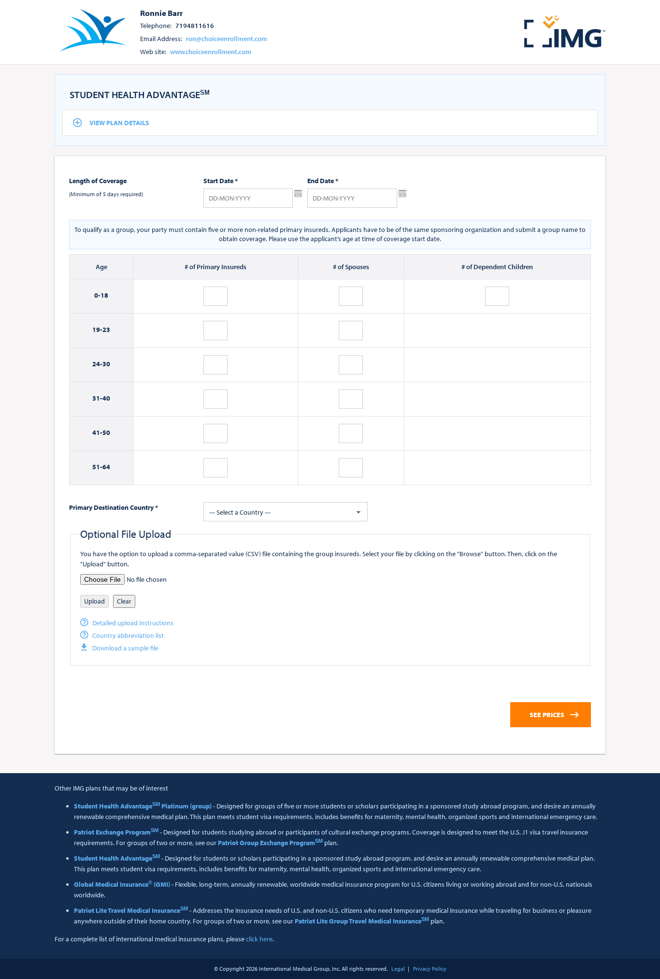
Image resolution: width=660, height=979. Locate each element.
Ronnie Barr (161, 12)
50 (106, 432)
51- (97, 466)
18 (104, 295)
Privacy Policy (429, 968)
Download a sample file (125, 648)
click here (259, 939)
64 (106, 466)
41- (97, 432)
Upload (94, 601)
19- (97, 329)
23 (106, 329)
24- (97, 364)
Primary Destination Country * (113, 507)
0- (97, 295)
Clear (124, 601)
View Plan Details (119, 122)
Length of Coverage (98, 180)
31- (97, 398)
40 (106, 398)
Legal (398, 968)
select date (298, 194)
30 (106, 364)
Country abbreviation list (128, 635)
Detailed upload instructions (132, 623)
